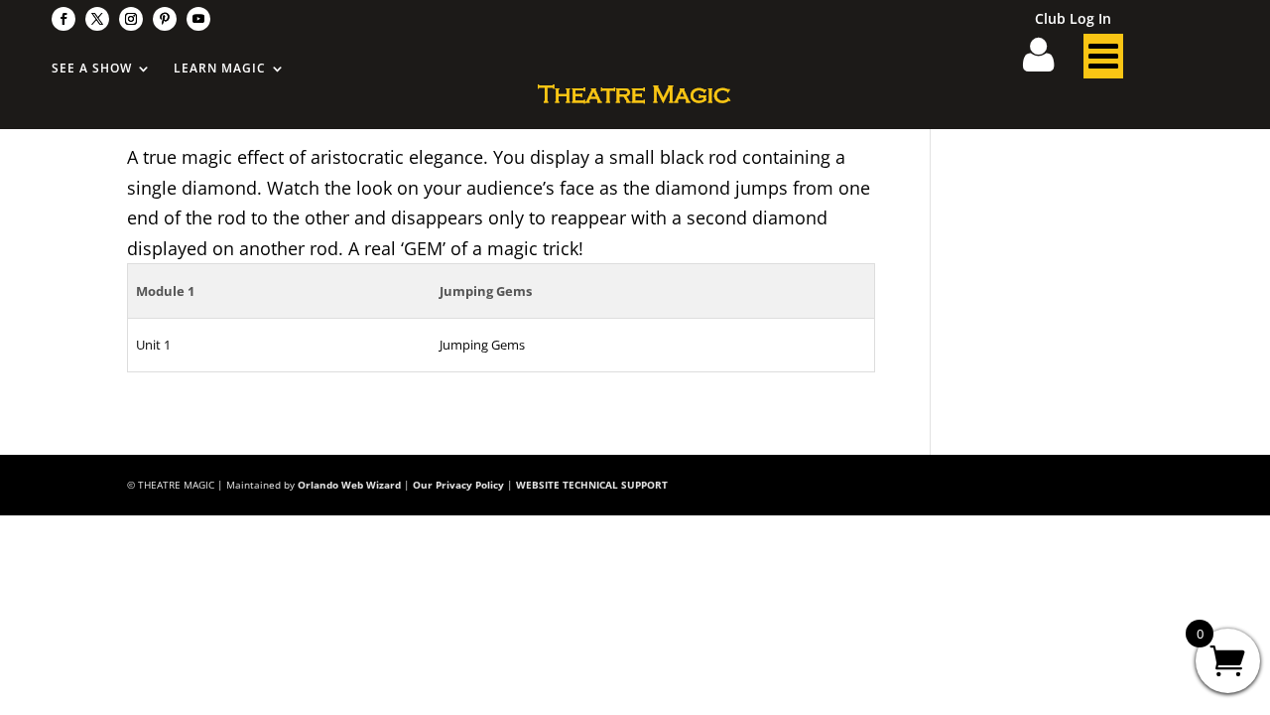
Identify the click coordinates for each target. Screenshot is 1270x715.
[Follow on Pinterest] (165, 19)
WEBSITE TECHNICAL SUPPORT (592, 485)
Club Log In (1073, 20)
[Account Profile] (1051, 61)
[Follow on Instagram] (131, 19)
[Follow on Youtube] (198, 19)
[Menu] (1103, 61)
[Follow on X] (97, 19)
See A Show (92, 69)
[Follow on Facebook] (63, 19)
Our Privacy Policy (458, 485)
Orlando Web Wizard (349, 485)
